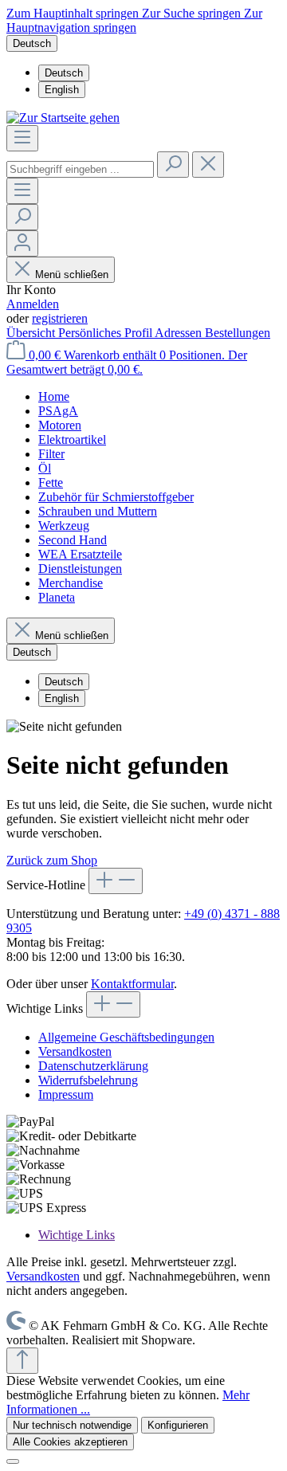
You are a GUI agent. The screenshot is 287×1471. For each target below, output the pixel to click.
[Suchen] (173, 164)
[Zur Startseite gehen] (63, 117)
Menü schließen (71, 274)
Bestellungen (237, 332)
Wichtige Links (76, 1235)
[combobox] (80, 169)
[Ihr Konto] (22, 243)
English (62, 90)
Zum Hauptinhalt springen (74, 13)
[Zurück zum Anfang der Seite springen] (22, 1360)
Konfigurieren (177, 1425)
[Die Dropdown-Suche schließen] (208, 164)
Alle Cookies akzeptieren (70, 1442)
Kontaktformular (132, 983)
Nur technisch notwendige (72, 1425)
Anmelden (32, 304)
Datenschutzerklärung (93, 1066)
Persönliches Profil (106, 332)
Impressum (65, 1094)
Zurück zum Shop (51, 860)
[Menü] (22, 138)
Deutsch (64, 73)
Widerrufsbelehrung (88, 1080)
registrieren (60, 318)
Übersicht (32, 332)
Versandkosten (75, 1051)
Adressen (180, 332)
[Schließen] (12, 1461)
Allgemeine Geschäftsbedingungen (126, 1037)
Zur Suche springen (193, 13)
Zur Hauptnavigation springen (134, 20)
